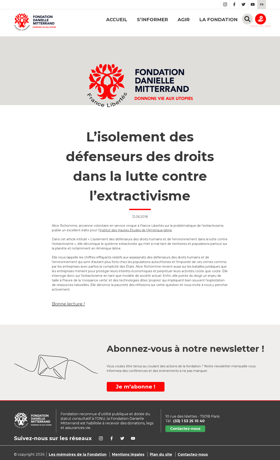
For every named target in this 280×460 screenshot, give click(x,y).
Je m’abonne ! (135, 386)
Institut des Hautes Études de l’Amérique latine (135, 230)
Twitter (243, 4)
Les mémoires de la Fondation (78, 454)
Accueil (116, 19)
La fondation (218, 19)
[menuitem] (262, 4)
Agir (184, 19)
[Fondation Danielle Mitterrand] (35, 23)
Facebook (234, 4)
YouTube (252, 4)
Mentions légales (128, 454)
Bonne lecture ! (68, 304)
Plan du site (161, 454)
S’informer (152, 19)
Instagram (225, 4)
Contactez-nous (185, 429)
